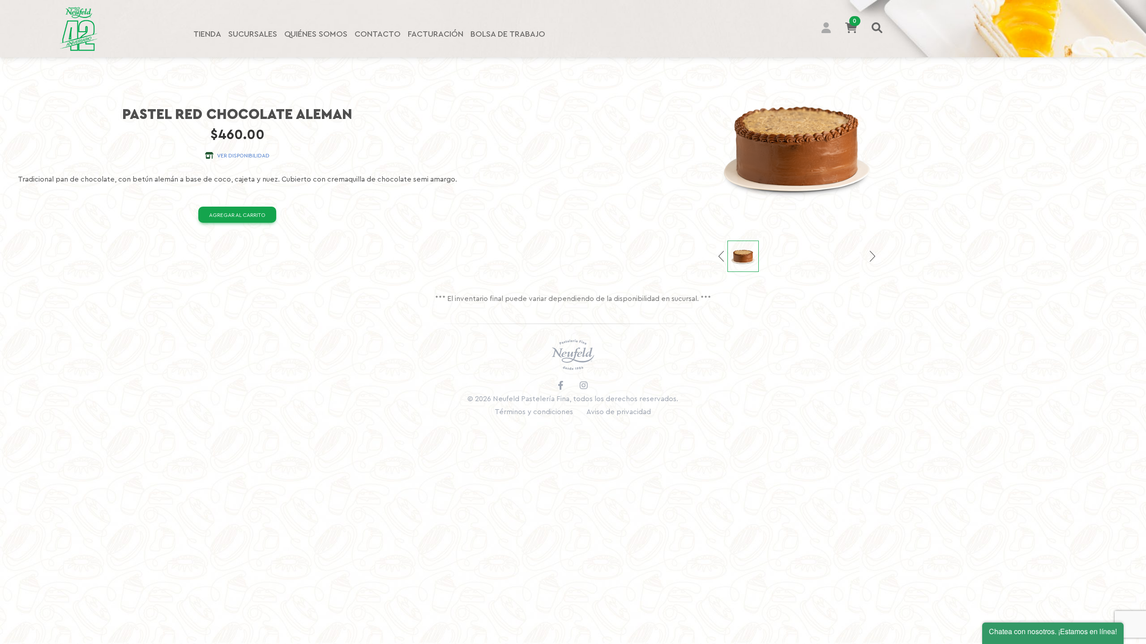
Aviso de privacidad (618, 411)
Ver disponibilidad (241, 155)
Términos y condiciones (534, 411)
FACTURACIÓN (435, 34)
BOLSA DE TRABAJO (507, 34)
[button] (830, 29)
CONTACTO (378, 34)
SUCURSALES (252, 34)
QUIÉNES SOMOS (315, 34)
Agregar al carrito (237, 215)
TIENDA (207, 34)
